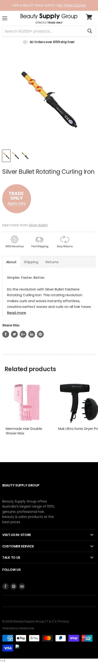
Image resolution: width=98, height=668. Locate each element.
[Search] (90, 31)
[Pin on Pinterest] (40, 334)
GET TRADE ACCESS (72, 5)
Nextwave (27, 628)
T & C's (51, 621)
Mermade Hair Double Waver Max (24, 431)
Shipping (31, 261)
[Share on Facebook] (5, 334)
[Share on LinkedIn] (31, 334)
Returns (52, 261)
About (11, 261)
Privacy (63, 621)
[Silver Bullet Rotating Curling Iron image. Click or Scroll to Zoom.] (49, 99)
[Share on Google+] (23, 334)
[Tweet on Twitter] (14, 334)
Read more (16, 312)
